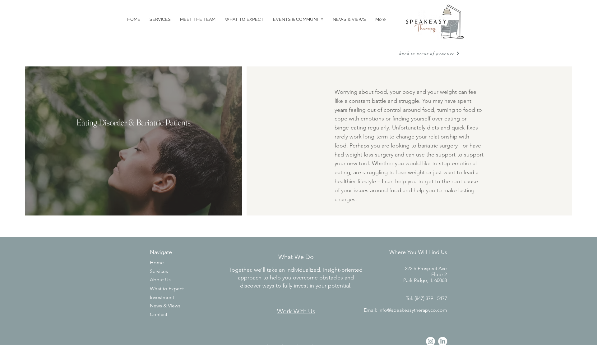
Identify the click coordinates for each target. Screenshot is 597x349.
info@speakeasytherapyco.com (412, 310)
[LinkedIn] (442, 341)
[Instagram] (430, 341)
